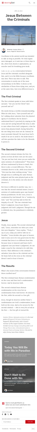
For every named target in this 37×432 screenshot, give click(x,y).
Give (33, 429)
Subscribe (30, 421)
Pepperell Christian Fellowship (18, 319)
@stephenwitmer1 (20, 317)
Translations (5, 428)
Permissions (13, 428)
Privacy (19, 428)
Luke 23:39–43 (6, 71)
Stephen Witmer (8, 317)
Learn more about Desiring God (14, 408)
